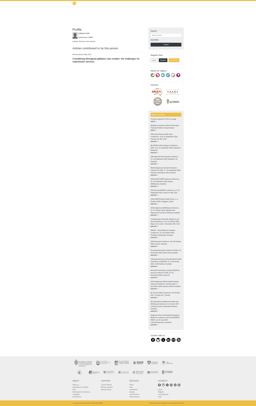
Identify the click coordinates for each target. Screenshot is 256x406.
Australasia (134, 389)
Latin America (134, 394)
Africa (132, 385)
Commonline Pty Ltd (176, 403)
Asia (131, 387)
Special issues (106, 389)
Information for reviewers (81, 392)
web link (154, 141)
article (153, 121)
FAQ (74, 389)
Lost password (163, 394)
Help (159, 397)
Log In (154, 60)
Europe (132, 392)
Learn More (174, 60)
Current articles (106, 385)
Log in (160, 389)
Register (163, 60)
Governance (76, 397)
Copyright (75, 394)
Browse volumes (107, 387)
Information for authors (80, 387)
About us (75, 385)
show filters (155, 40)
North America (135, 397)
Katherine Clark (83, 33)
